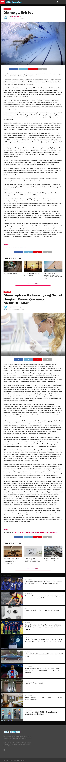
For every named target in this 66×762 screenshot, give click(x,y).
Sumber (6, 244)
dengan (22, 532)
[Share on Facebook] (13, 68)
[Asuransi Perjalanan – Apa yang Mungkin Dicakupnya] (53, 556)
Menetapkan (39, 532)
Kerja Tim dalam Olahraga (11, 273)
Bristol (16, 248)
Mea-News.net (15, 16)
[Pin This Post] (33, 68)
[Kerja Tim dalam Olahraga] (13, 271)
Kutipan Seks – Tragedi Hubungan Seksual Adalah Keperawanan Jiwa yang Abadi (32, 560)
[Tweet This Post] (23, 68)
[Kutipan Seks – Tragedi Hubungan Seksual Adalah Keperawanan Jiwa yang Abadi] (33, 556)
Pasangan (46, 532)
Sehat (52, 532)
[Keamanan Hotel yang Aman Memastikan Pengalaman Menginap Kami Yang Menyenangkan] (13, 556)
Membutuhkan (29, 532)
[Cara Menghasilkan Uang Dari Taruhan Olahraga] (33, 271)
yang (55, 532)
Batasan (16, 532)
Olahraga (22, 248)
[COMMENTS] (52, 68)
